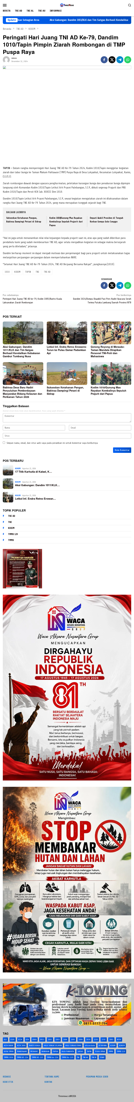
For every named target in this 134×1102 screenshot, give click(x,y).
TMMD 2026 (8, 1057)
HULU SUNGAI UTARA (73, 1045)
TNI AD (47, 272)
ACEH (119, 1039)
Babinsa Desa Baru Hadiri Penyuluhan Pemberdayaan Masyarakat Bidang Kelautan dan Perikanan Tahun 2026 (22, 392)
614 (27, 1039)
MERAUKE (34, 1051)
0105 (12, 1039)
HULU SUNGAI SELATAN (53, 1045)
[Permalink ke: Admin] (6, 59)
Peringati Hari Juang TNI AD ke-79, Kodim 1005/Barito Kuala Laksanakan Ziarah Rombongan (32, 299)
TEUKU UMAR (100, 1051)
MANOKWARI (22, 1051)
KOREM (18, 468)
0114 (20, 1039)
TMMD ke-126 (52, 1057)
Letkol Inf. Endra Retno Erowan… (35, 498)
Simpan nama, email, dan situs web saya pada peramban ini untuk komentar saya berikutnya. (52, 443)
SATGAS (80, 1051)
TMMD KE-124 (22, 1057)
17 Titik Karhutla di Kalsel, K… (33, 471)
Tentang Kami (51, 1076)
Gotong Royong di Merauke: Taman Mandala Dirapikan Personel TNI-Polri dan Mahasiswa (108, 351)
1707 (104, 1039)
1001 (50, 1039)
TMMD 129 (13, 534)
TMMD (11, 540)
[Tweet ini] (112, 59)
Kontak (48, 1082)
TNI (37, 272)
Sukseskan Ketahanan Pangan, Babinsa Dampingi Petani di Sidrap (65, 390)
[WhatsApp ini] (127, 59)
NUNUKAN (45, 1051)
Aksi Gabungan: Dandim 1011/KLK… (37, 485)
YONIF (102, 1057)
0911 (42, 1039)
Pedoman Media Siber (97, 1076)
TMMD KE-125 (37, 1057)
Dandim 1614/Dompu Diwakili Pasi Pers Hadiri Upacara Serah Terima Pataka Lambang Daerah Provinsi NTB (102, 299)
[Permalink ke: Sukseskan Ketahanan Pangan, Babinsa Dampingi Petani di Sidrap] (67, 373)
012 (5, 1039)
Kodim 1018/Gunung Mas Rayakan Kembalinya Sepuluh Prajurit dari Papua (66, 222)
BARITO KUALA (34, 1045)
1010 (7, 272)
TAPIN (28, 272)
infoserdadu (90, 1045)
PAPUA (55, 1051)
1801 (111, 1039)
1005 (73, 1039)
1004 (65, 1039)
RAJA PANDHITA (68, 1051)
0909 (34, 1039)
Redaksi (7, 1076)
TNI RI (94, 1057)
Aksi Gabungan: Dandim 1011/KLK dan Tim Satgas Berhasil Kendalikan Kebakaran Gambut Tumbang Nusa (72, 20)
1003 (57, 1039)
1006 (81, 1039)
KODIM (17, 272)
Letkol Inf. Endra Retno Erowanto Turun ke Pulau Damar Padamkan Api (66, 350)
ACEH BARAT (8, 1045)
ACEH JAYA (21, 1045)
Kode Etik (8, 1082)
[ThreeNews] (67, 5)
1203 (96, 1039)
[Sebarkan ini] (104, 59)
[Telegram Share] (119, 59)
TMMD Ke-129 (67, 1057)
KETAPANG (103, 1045)
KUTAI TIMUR (9, 1051)
